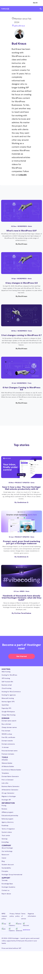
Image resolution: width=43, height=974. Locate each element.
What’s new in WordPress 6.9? (21, 230)
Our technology (7, 851)
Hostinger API (6, 800)
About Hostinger (7, 848)
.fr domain (5, 747)
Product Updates (22, 483)
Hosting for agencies (9, 695)
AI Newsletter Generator (10, 790)
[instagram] (13, 901)
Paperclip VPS (6, 708)
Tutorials (5, 880)
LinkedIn (22, 175)
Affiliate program (7, 812)
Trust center (6, 835)
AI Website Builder (8, 766)
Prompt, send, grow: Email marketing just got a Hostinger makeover (21, 542)
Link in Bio (5, 783)
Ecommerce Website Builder (11, 770)
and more (26, 930)
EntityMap (5, 842)
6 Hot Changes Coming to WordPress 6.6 (21, 388)
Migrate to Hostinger (9, 796)
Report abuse (6, 894)
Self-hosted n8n (7, 682)
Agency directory (8, 822)
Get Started (21, 656)
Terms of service (23, 916)
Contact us (5, 890)
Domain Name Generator (10, 776)
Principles (5, 871)
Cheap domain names (9, 727)
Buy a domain (6, 724)
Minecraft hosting (8, 698)
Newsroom (5, 855)
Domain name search (9, 721)
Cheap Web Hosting (8, 715)
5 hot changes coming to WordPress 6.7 (21, 335)
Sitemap (5, 839)
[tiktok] (34, 901)
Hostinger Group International (12, 874)
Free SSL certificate (8, 737)
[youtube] (24, 901)
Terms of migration (8, 829)
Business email (7, 685)
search (40, 9)
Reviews (4, 809)
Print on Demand (7, 780)
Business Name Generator (10, 786)
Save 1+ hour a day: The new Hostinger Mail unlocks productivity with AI (21, 488)
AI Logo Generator (8, 793)
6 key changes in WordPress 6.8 (22, 283)
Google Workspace (8, 711)
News (22, 591)
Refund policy (17, 915)
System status (7, 832)
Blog (3, 861)
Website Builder (7, 763)
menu (8, 9)
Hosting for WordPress (9, 675)
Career (4, 858)
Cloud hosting (6, 688)
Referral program (7, 819)
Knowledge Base (7, 884)
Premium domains (8, 754)
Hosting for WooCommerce (11, 692)
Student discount (8, 864)
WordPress (22, 226)
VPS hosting (6, 678)
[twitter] (19, 901)
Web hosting (6, 672)
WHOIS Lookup (7, 734)
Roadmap (5, 825)
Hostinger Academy (8, 887)
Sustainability (6, 868)
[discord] (39, 901)
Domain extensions (8, 744)
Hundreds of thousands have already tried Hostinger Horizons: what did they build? (21, 597)
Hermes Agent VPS (8, 702)
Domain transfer (7, 741)
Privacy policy (12, 915)
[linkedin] (3, 901)
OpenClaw (5, 705)
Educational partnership (10, 815)
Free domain (6, 731)
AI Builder (5, 760)
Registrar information (32, 915)
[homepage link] (3, 3)
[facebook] (8, 901)
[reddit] (29, 901)
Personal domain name (9, 751)
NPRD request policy (4, 916)
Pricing (4, 805)
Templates (5, 773)
